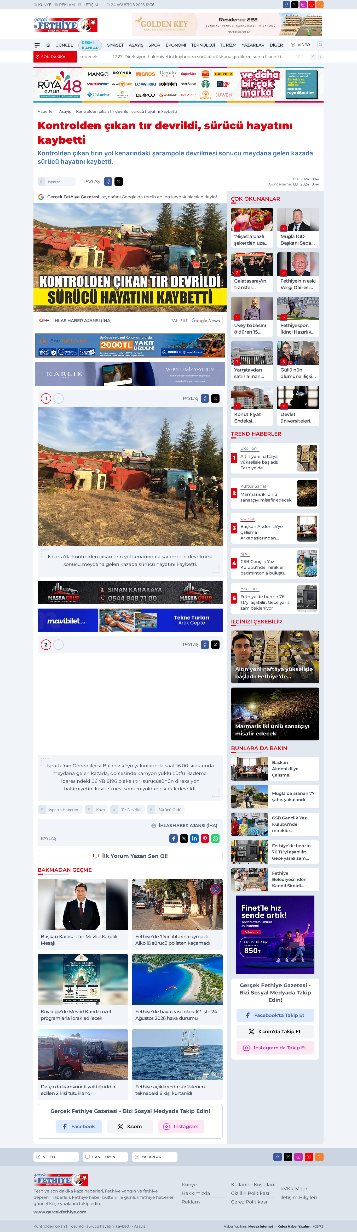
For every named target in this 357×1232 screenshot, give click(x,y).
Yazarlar (253, 45)
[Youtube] (311, 4)
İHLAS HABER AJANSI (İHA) (82, 320)
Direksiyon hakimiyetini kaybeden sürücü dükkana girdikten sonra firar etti (165, 56)
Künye (44, 4)
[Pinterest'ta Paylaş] (205, 838)
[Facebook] (286, 4)
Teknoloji (203, 45)
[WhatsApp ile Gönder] (215, 838)
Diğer (276, 45)
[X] (294, 4)
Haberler (46, 111)
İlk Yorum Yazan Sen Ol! (135, 856)
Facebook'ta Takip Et (279, 1015)
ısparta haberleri (56, 182)
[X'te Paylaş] (118, 181)
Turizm (228, 45)
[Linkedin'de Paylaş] (194, 838)
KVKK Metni (294, 1189)
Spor (154, 45)
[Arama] (320, 44)
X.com (134, 1126)
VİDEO (304, 44)
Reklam (67, 4)
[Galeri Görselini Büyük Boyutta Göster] (130, 476)
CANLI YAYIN (103, 1157)
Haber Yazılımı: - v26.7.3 (274, 1226)
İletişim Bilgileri (298, 1197)
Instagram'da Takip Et (280, 1048)
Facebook (83, 1126)
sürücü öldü (169, 809)
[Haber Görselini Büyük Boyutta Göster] (130, 257)
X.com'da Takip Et (279, 1031)
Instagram (186, 1126)
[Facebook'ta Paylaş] (108, 181)
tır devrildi (132, 809)
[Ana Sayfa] (48, 45)
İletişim (90, 4)
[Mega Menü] (37, 45)
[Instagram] (303, 4)
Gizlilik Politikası (250, 1193)
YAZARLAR (151, 1157)
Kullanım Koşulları (252, 1185)
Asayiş (136, 45)
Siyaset (115, 45)
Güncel (64, 45)
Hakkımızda (196, 1193)
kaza (100, 809)
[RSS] (320, 4)
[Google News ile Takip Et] (206, 320)
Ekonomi (176, 45)
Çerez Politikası (249, 1202)
